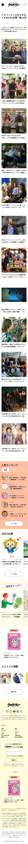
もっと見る (14, 523)
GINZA (23, 832)
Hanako (3, 833)
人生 (16, 733)
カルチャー (17, 732)
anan (3, 832)
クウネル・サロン (5, 835)
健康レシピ (4, 737)
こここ (11, 835)
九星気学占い (18, 735)
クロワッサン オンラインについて (8, 808)
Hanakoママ (22, 833)
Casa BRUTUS (18, 832)
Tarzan (13, 833)
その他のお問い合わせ (12, 810)
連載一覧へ (14, 691)
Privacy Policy (15, 837)
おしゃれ (3, 730)
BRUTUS (7, 832)
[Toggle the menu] (2, 4)
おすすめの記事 (5, 735)
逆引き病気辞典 (18, 737)
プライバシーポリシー (19, 764)
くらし (16, 730)
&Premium (8, 833)
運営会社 (19, 808)
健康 (2, 728)
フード (3, 732)
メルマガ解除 (14, 772)
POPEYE (12, 832)
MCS (15, 835)
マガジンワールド (20, 835)
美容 (16, 728)
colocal (17, 833)
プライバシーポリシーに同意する (15, 756)
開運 (2, 733)
